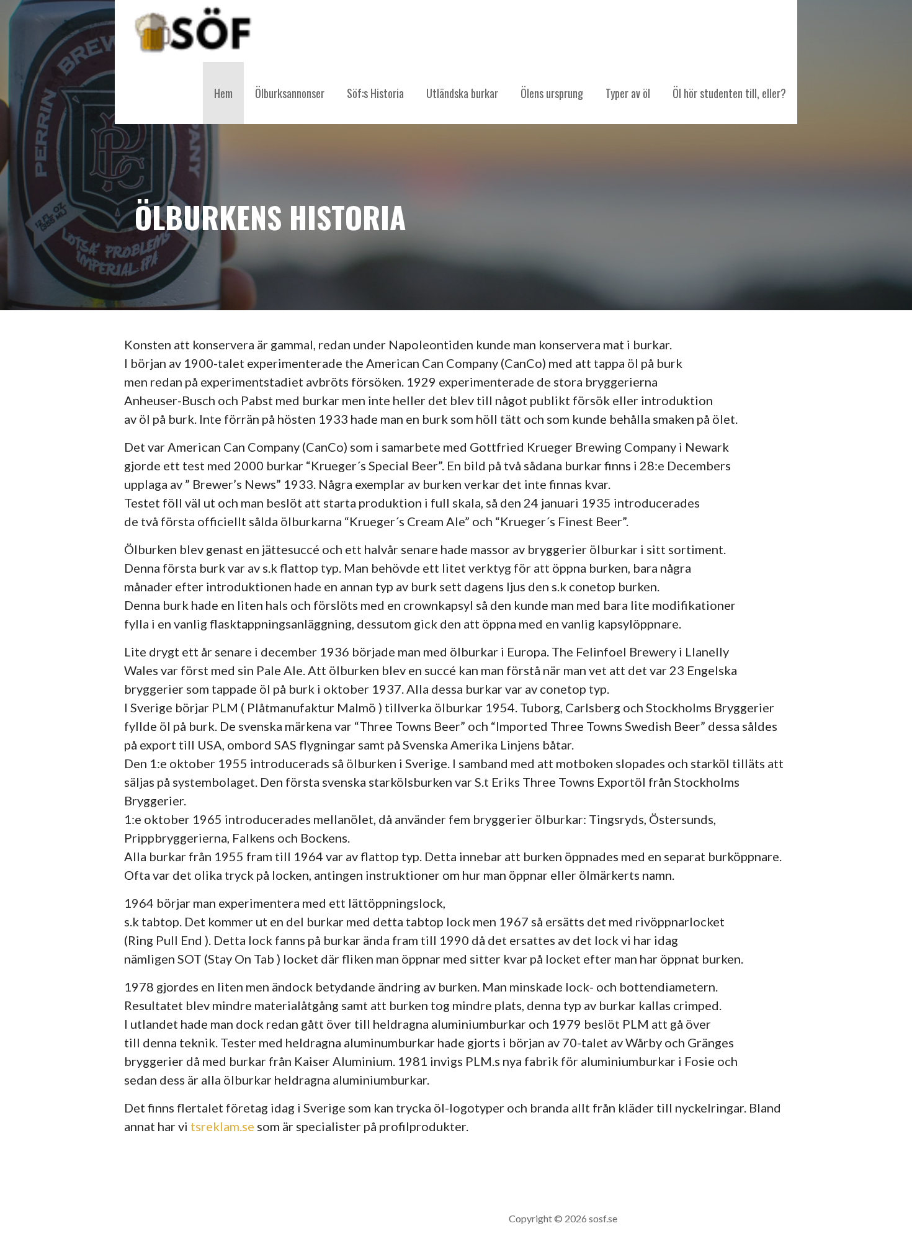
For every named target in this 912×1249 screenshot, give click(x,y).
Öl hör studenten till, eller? (729, 93)
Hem (223, 93)
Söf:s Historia (375, 93)
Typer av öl (628, 93)
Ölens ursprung (552, 93)
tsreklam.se (222, 1126)
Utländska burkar (462, 93)
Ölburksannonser (289, 93)
